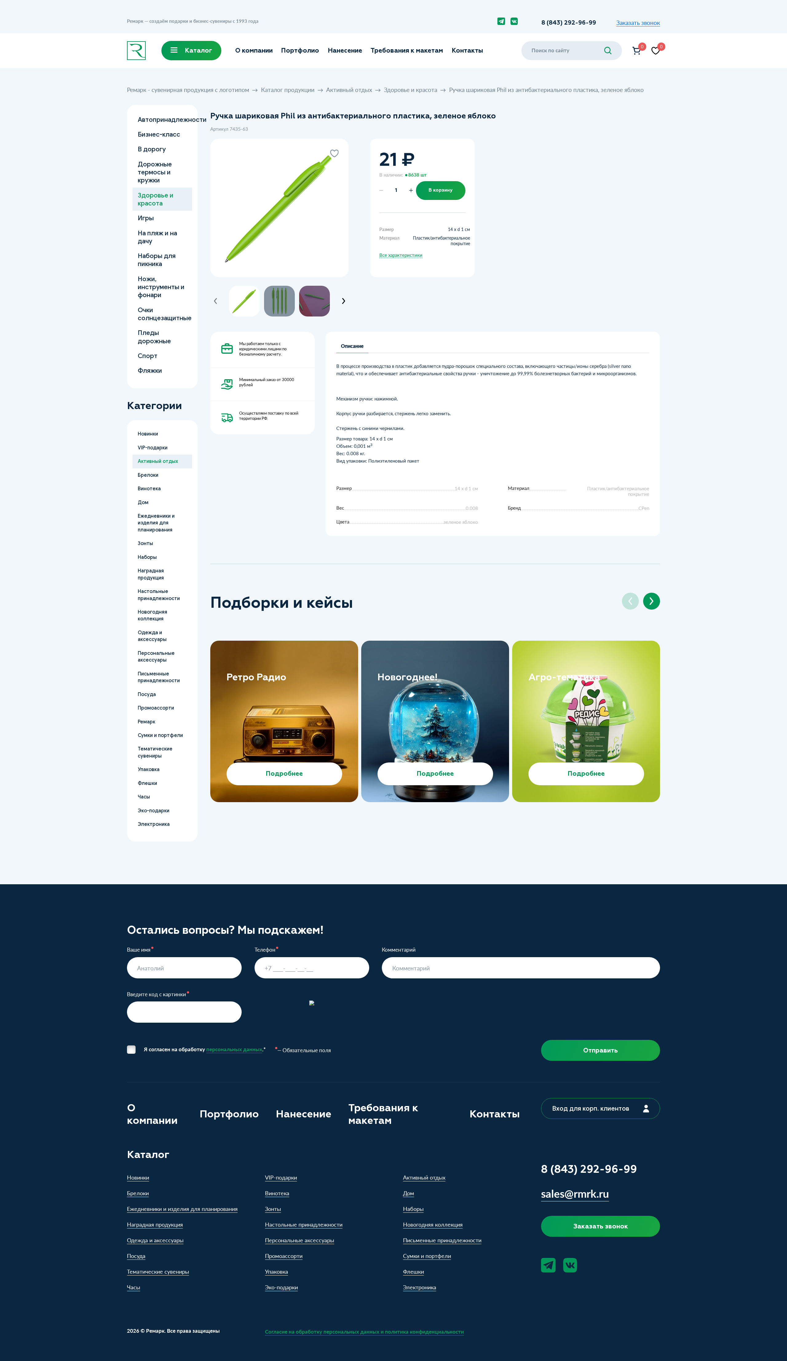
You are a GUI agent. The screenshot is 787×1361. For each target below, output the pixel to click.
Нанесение (345, 50)
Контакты (467, 50)
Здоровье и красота (410, 89)
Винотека (148, 488)
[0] (636, 50)
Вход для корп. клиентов (590, 1108)
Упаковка (148, 769)
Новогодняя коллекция (152, 615)
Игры (145, 218)
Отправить (600, 1050)
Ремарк (146, 722)
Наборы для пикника (156, 260)
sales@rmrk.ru (575, 1193)
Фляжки (149, 370)
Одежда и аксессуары (151, 636)
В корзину (441, 190)
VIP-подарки (152, 448)
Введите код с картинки (156, 994)
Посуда (146, 694)
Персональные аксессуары (155, 656)
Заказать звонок (638, 22)
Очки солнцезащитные (164, 314)
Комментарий (399, 950)
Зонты (145, 543)
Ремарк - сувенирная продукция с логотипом (188, 89)
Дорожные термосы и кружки (154, 172)
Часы (143, 797)
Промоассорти (155, 708)
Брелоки (147, 475)
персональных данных (234, 1049)
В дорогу (151, 149)
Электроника (153, 824)
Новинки (147, 434)
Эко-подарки (153, 811)
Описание (352, 345)
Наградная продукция (150, 574)
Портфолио (300, 50)
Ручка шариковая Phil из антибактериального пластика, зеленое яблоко (546, 89)
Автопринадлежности (164, 119)
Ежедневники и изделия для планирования (155, 523)
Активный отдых (349, 89)
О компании (254, 50)
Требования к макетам (406, 50)
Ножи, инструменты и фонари (160, 287)
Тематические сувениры (154, 752)
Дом (142, 502)
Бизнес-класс (158, 134)
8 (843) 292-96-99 (568, 22)
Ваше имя (138, 950)
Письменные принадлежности (158, 677)
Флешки (147, 783)
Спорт (147, 356)
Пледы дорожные (154, 336)
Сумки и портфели (160, 735)
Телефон (265, 950)
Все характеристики (400, 255)
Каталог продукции (287, 89)
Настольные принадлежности (158, 594)
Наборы (146, 557)
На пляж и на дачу (157, 237)
